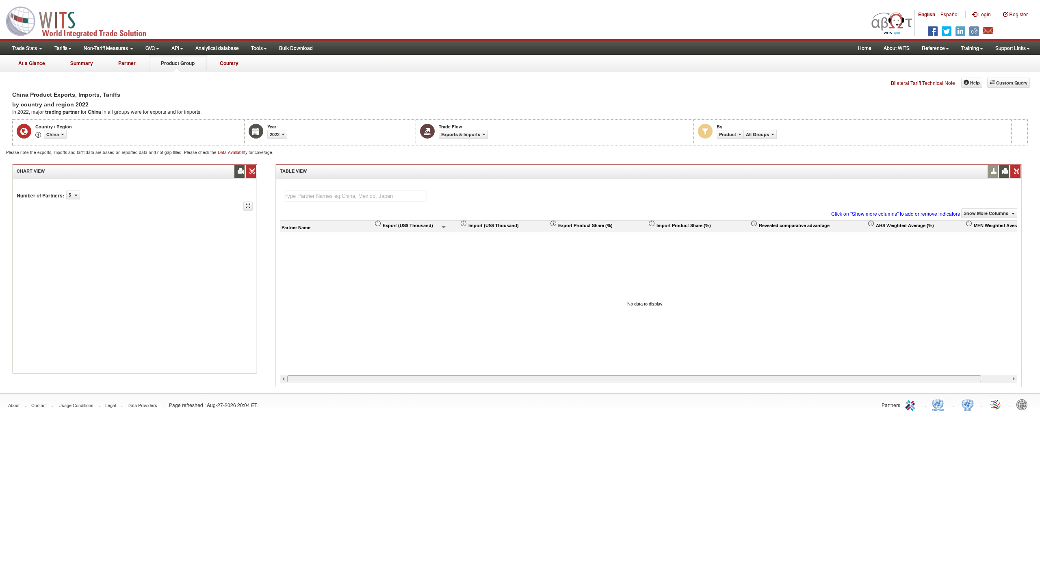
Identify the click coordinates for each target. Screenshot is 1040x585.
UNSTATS (968, 404)
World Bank (1024, 404)
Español (949, 14)
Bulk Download (296, 47)
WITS (81, 20)
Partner (127, 63)
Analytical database (217, 47)
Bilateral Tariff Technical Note (923, 82)
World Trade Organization (996, 404)
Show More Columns (987, 213)
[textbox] (355, 196)
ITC (912, 404)
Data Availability (233, 152)
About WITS (897, 47)
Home (864, 47)
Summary (81, 63)
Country (229, 63)
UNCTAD (940, 404)
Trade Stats (25, 47)
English (926, 14)
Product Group (178, 63)
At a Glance (31, 63)
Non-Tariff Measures (106, 47)
